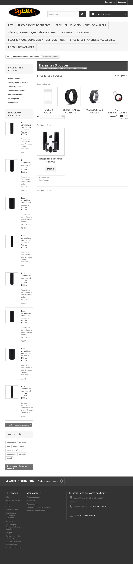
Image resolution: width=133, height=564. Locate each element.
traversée (22, 454)
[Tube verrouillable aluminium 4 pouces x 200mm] (11, 203)
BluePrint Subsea (12, 510)
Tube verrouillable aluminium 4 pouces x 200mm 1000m (26, 204)
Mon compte (33, 492)
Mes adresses (31, 504)
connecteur (11, 454)
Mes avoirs (30, 501)
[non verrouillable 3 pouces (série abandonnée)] (117, 96)
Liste (126, 118)
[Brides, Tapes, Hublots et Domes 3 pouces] (71, 96)
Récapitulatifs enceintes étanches (50, 160)
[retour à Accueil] (8, 56)
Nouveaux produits (14, 114)
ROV (10, 25)
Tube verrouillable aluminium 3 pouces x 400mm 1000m (26, 241)
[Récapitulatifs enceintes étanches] (50, 141)
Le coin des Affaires (21, 47)
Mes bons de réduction (35, 511)
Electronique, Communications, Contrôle (36, 39)
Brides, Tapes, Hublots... (71, 111)
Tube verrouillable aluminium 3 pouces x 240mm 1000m (26, 317)
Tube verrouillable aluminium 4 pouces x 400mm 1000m (26, 128)
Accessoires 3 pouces (16, 91)
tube (8, 446)
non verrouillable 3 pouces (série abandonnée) (15, 99)
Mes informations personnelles (38, 507)
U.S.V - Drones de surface (34, 25)
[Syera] (24, 12)
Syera (7, 506)
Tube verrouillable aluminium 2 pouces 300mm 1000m (26, 392)
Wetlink (19, 450)
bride (22, 446)
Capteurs (83, 32)
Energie (67, 32)
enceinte (22, 442)
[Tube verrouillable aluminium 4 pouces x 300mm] (11, 165)
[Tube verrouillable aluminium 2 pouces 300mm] (11, 392)
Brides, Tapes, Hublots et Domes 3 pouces (18, 85)
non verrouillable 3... (117, 112)
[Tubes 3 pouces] (48, 96)
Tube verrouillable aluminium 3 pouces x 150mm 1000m (26, 354)
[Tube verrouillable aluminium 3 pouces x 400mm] (11, 241)
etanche (10, 450)
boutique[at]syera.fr (87, 515)
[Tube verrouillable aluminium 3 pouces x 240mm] (11, 316)
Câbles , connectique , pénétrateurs (32, 32)
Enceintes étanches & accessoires (92, 39)
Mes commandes (33, 497)
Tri (38, 117)
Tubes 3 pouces (14, 79)
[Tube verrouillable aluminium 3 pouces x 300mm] (11, 278)
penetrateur (11, 442)
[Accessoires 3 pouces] (94, 96)
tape (15, 446)
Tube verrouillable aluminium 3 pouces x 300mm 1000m (26, 279)
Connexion (122, 2)
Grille (121, 118)
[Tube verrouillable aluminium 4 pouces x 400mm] (11, 128)
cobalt (9, 458)
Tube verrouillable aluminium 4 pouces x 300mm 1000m (26, 166)
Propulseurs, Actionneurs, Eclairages (81, 25)
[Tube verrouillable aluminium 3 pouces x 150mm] (11, 354)
